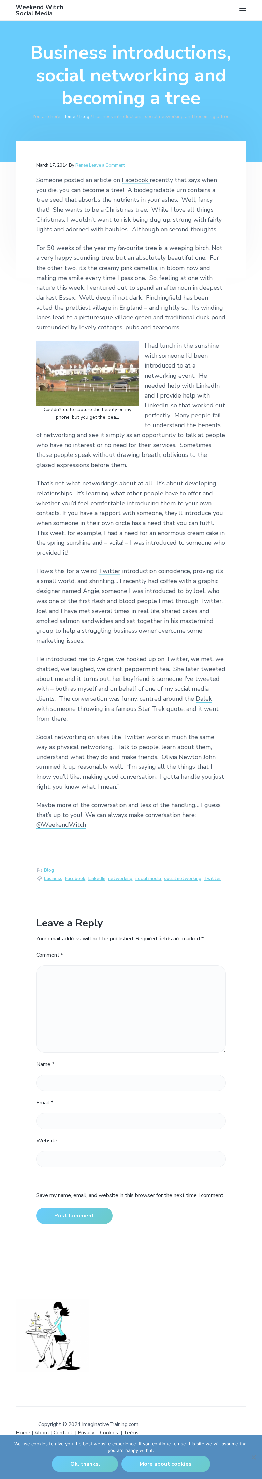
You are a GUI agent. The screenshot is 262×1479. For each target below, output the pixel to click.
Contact (64, 1432)
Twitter (109, 571)
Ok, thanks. (85, 1464)
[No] (253, 1457)
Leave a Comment (107, 165)
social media (148, 879)
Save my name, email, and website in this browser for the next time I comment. (130, 1195)
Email (44, 1102)
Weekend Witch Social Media (39, 10)
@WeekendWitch (61, 825)
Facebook (136, 180)
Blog (49, 870)
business (53, 879)
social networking (182, 879)
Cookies (109, 1432)
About (41, 1432)
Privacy (87, 1432)
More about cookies (166, 1464)
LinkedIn (96, 879)
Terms (131, 1432)
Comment (49, 955)
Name (45, 1064)
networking (120, 879)
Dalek (204, 698)
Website (46, 1141)
